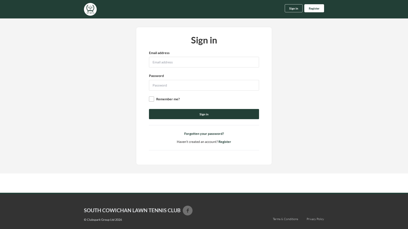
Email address (159, 53)
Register (314, 8)
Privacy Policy (315, 219)
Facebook (188, 210)
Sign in (293, 8)
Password (156, 76)
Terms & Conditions (285, 219)
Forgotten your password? (204, 133)
